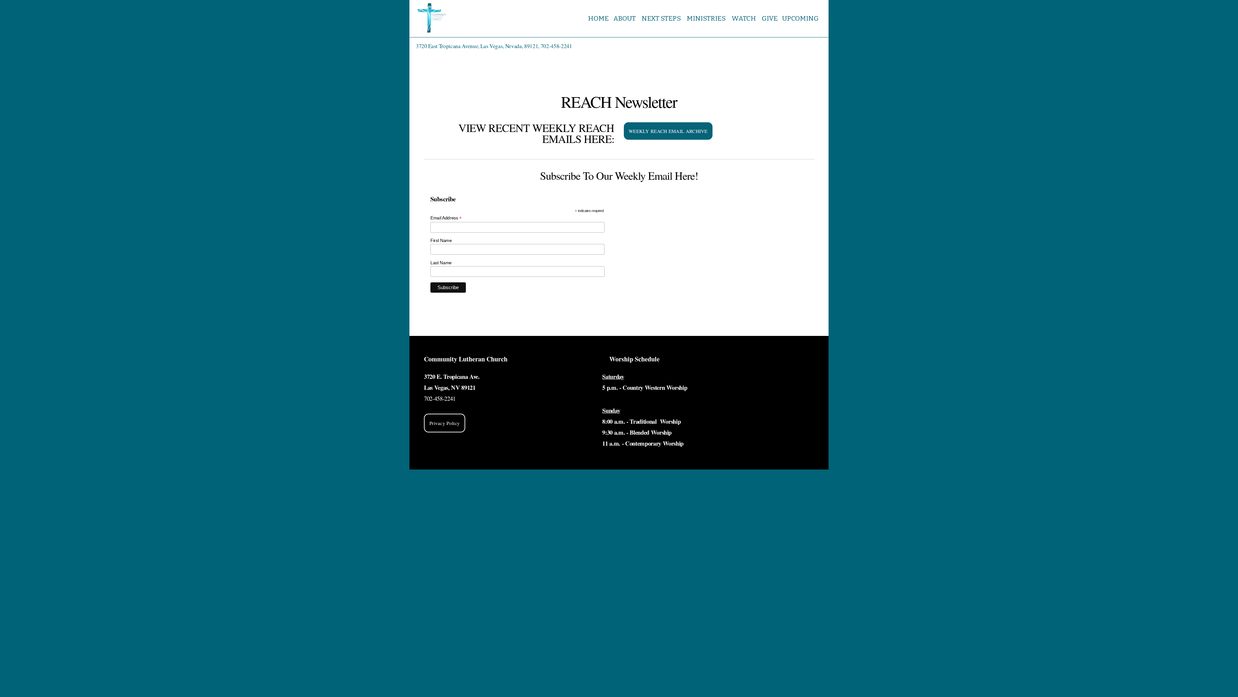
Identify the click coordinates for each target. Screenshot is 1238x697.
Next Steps (662, 18)
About (625, 18)
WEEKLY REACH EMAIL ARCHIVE (668, 131)
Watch (744, 18)
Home (598, 18)
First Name (441, 240)
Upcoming (801, 18)
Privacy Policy (444, 423)
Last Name (441, 262)
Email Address (446, 218)
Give (770, 18)
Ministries (707, 18)
